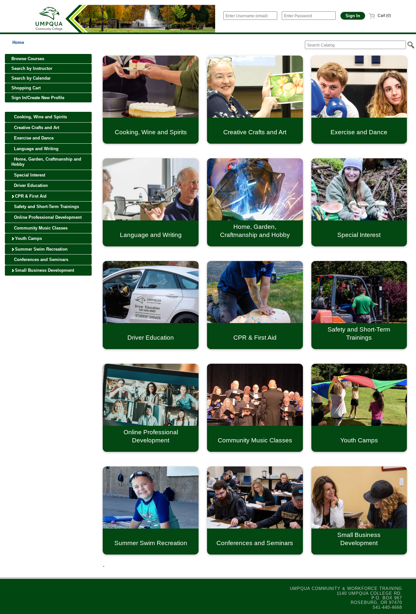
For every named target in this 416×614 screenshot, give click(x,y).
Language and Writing (35, 148)
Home (18, 42)
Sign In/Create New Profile (37, 97)
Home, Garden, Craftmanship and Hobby (46, 162)
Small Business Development (44, 270)
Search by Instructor (31, 68)
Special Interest (29, 175)
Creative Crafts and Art (36, 127)
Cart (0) (384, 15)
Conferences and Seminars (40, 259)
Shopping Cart (26, 87)
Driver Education (30, 185)
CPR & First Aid (30, 196)
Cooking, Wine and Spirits (40, 116)
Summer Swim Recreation (41, 249)
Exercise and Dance (33, 138)
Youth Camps (28, 238)
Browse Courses (27, 58)
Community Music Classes (40, 228)
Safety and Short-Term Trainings (46, 206)
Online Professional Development (47, 217)
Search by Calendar (31, 78)
